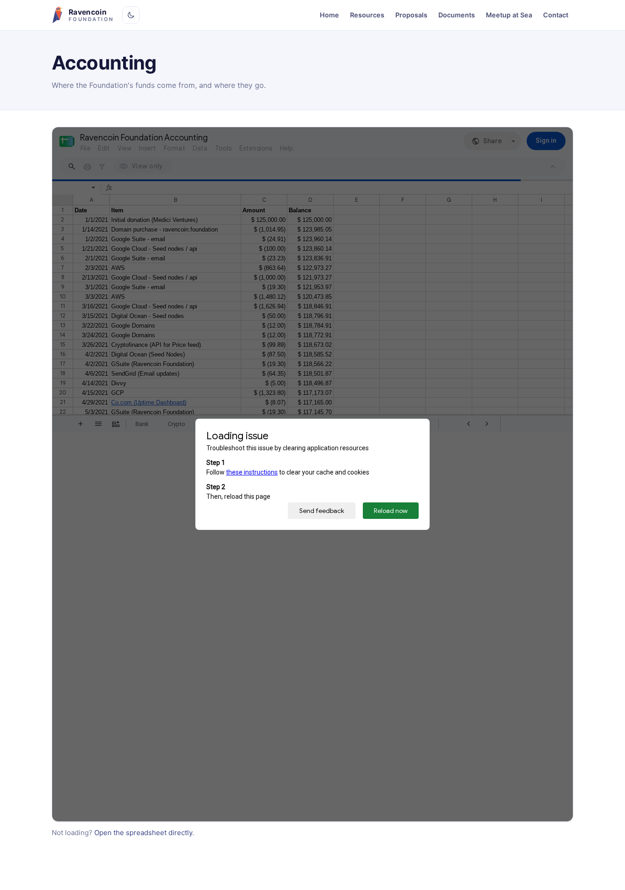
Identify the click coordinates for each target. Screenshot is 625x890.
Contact (555, 15)
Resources (367, 15)
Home (329, 15)
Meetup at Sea (509, 15)
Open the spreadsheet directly (143, 832)
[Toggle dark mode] (131, 15)
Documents (456, 15)
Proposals (411, 15)
